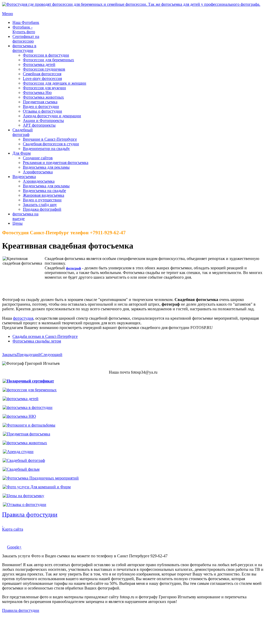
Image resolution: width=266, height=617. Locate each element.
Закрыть (9, 354)
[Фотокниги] (29, 425)
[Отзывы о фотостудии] (24, 504)
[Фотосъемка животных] (25, 443)
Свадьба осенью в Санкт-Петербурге (45, 336)
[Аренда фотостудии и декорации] (18, 451)
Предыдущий (29, 354)
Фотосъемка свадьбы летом (36, 341)
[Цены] (23, 495)
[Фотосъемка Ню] (19, 416)
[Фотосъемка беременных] (29, 390)
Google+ (14, 547)
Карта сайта (12, 529)
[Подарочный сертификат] (28, 381)
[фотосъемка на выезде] (40, 478)
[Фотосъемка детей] (20, 398)
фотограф (73, 268)
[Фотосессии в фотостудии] (27, 407)
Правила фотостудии (20, 610)
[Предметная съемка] (26, 434)
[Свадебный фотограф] (23, 460)
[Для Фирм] (36, 487)
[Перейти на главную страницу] (131, 4)
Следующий (51, 354)
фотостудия (23, 318)
